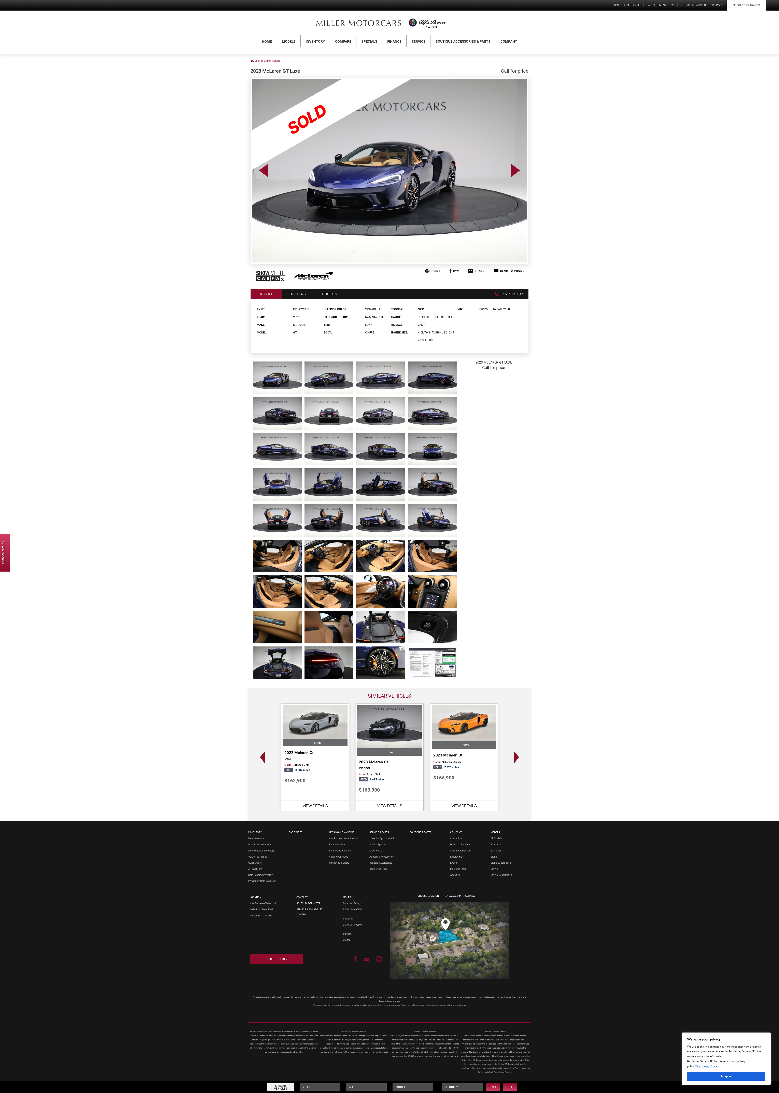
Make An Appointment (381, 838)
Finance (394, 41)
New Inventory (256, 838)
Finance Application (340, 850)
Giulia (494, 856)
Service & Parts (379, 832)
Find (493, 1087)
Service (418, 41)
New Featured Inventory (261, 850)
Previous (261, 757)
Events (453, 862)
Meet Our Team (458, 868)
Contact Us (456, 838)
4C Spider (496, 850)
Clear (510, 1087)
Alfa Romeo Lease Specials (343, 838)
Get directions (276, 959)
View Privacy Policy (706, 1066)
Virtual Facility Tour (460, 850)
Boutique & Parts (420, 832)
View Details (315, 806)
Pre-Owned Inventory (259, 844)
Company (508, 41)
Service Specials (378, 844)
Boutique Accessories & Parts (463, 41)
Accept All (726, 1076)
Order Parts (375, 850)
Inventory (315, 41)
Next (517, 757)
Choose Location (428, 896)
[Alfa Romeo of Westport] (359, 23)
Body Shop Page (378, 868)
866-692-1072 (312, 903)
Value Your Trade (257, 856)
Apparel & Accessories (381, 856)
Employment (457, 856)
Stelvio (494, 868)
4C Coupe (496, 844)
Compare (343, 41)
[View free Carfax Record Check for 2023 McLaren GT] (271, 280)
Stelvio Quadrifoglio (501, 875)
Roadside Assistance (380, 862)
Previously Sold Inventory (262, 881)
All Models (496, 838)
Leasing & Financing (341, 832)
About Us (455, 875)
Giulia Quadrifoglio (501, 862)
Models (289, 41)
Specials (369, 41)
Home (267, 41)
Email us (301, 914)
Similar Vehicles (280, 1087)
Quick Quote (254, 862)
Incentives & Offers (339, 862)
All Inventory (255, 868)
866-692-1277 (315, 909)
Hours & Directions (460, 844)
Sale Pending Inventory (260, 875)
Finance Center (337, 844)
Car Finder (295, 832)
